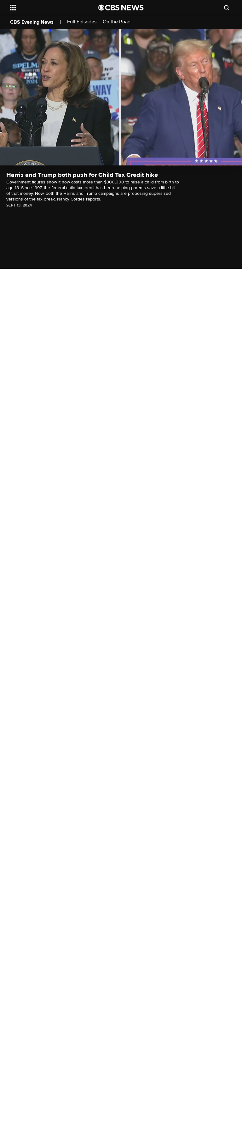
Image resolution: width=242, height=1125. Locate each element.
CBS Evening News (32, 22)
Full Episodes (81, 22)
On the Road (116, 22)
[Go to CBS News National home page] (121, 7)
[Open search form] (226, 7)
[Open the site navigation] (47, 7)
